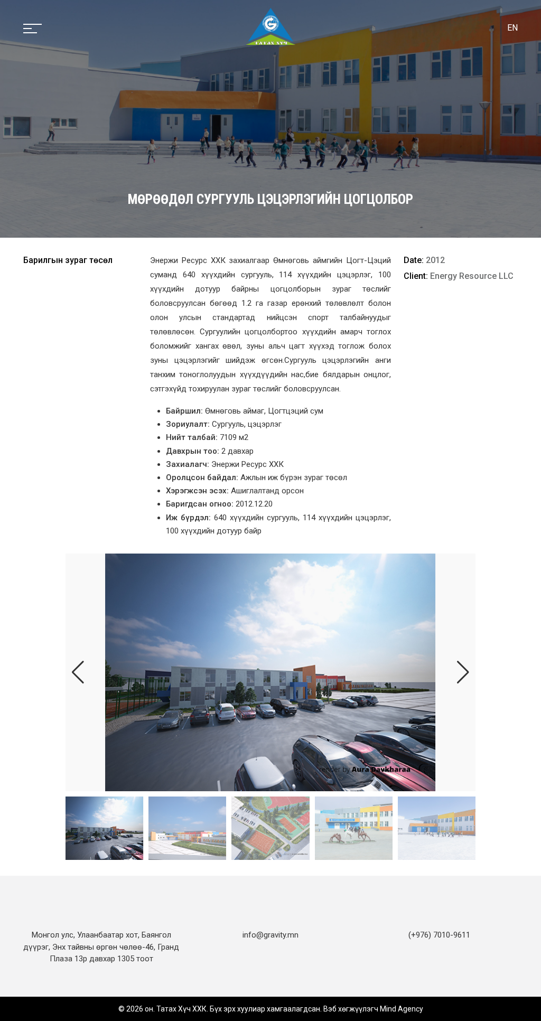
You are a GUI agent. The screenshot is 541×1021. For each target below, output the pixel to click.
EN (512, 28)
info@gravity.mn (270, 935)
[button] (463, 672)
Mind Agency (401, 1009)
